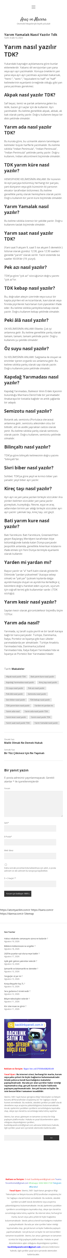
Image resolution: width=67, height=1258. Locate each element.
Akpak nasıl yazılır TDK (16, 676)
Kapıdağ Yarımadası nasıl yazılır (20, 682)
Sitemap (29, 913)
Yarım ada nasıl (13, 711)
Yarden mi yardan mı (44, 705)
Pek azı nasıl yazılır (36, 688)
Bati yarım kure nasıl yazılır (42, 676)
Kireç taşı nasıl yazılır (48, 682)
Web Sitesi (8, 850)
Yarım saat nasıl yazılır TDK (18, 723)
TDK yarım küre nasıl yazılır (18, 705)
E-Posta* (8, 836)
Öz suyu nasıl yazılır (14, 688)
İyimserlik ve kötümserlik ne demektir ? (21, 968)
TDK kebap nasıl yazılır (40, 699)
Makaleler (18, 669)
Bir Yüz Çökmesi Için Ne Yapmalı (24, 753)
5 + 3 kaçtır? (10, 878)
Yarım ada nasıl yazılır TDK (36, 711)
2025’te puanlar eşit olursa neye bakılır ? (21, 953)
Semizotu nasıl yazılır (37, 694)
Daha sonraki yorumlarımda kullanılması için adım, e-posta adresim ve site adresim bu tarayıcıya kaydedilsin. (30, 869)
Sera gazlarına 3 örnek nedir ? (17, 991)
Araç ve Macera (33, 19)
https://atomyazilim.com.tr (15, 910)
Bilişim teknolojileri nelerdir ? (17, 998)
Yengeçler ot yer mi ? (13, 976)
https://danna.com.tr (12, 913)
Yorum (7, 788)
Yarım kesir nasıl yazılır (16, 717)
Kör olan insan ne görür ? (15, 1006)
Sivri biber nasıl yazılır (15, 699)
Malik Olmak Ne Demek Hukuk (23, 742)
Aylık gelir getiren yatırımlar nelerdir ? (20, 961)
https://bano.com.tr (42, 910)
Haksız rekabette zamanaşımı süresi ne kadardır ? (26, 938)
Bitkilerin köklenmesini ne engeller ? (19, 946)
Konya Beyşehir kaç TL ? (14, 983)
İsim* (6, 823)
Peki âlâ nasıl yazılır (14, 694)
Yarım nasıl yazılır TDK (40, 717)
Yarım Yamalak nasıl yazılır (46, 723)
